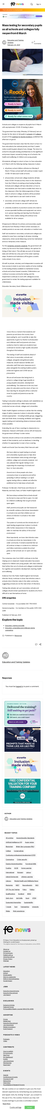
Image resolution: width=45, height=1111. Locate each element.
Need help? (6, 1065)
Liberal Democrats (12, 877)
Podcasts (6, 1039)
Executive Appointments (11, 991)
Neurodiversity (27, 885)
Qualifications (10, 894)
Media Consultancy (9, 1027)
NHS (36, 885)
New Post (6, 1055)
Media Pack (7, 1021)
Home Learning (26, 868)
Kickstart (20, 872)
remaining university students (17, 246)
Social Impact (7, 981)
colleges (38, 134)
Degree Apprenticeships (14, 864)
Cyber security (22, 859)
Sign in (38, 4)
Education (6, 971)
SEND (29, 894)
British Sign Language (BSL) (25, 847)
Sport (27, 898)
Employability (7, 975)
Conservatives (18, 851)
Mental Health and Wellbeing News (26, 881)
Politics (32, 890)
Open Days (6, 1083)
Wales (8, 911)
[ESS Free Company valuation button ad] (22, 791)
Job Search (7, 995)
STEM (34, 898)
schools (29, 134)
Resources (18, 636)
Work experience (18, 911)
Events (5, 1059)
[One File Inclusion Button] (22, 316)
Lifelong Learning (27, 877)
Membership (7, 1063)
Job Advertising (8, 1025)
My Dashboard (8, 1057)
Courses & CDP (8, 1079)
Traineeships (25, 907)
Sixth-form (9, 898)
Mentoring (9, 885)
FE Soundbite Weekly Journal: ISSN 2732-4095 (18, 1009)
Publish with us (8, 955)
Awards (5, 1075)
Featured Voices (8, 1007)
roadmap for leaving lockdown (22, 137)
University (35, 907)
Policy (25, 890)
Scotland (21, 894)
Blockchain (9, 847)
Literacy (8, 881)
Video (5, 1041)
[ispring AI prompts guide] (22, 739)
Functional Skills (30, 864)
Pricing (5, 1019)
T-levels (8, 907)
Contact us (6, 951)
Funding (8, 868)
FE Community (8, 953)
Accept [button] (29, 1107)
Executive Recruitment (10, 993)
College (8, 851)
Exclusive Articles (9, 1005)
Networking (7, 1081)
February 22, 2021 (13, 45)
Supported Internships (13, 902)
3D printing (9, 838)
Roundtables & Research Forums (14, 1085)
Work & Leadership (9, 977)
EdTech (5, 973)
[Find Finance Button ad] (22, 713)
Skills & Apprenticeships (11, 979)
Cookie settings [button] (15, 1107)
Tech (15, 907)
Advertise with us (9, 957)
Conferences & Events (10, 1077)
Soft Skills (19, 898)
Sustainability (28, 902)
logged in (19, 686)
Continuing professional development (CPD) (20, 855)
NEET (17, 885)
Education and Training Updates (16, 662)
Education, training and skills (14, 626)
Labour (28, 872)
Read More (6, 1104)
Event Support (8, 1029)
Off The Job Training (13, 890)
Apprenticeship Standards (25, 838)
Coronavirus (10, 859)
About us (6, 949)
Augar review (29, 842)
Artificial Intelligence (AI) (14, 842)
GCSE (16, 868)
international (10, 872)
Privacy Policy (7, 959)
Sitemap (6, 961)
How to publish (8, 1051)
